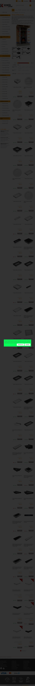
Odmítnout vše (20, 344)
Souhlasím (27, 344)
